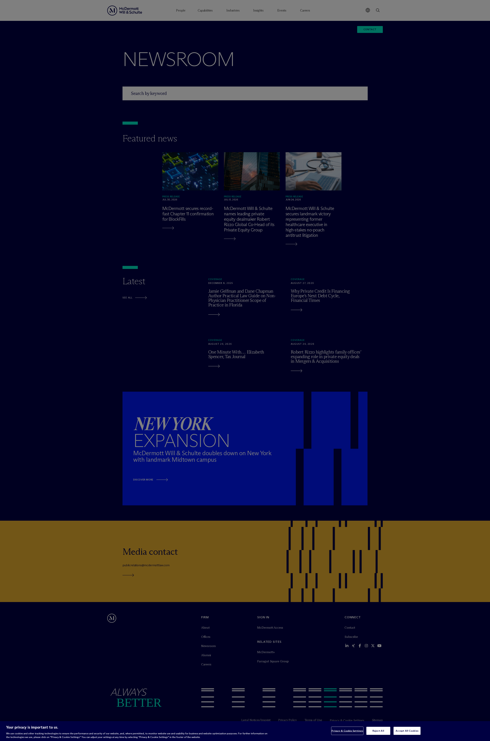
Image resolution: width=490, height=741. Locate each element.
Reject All (378, 730)
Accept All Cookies (407, 730)
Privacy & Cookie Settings (347, 730)
